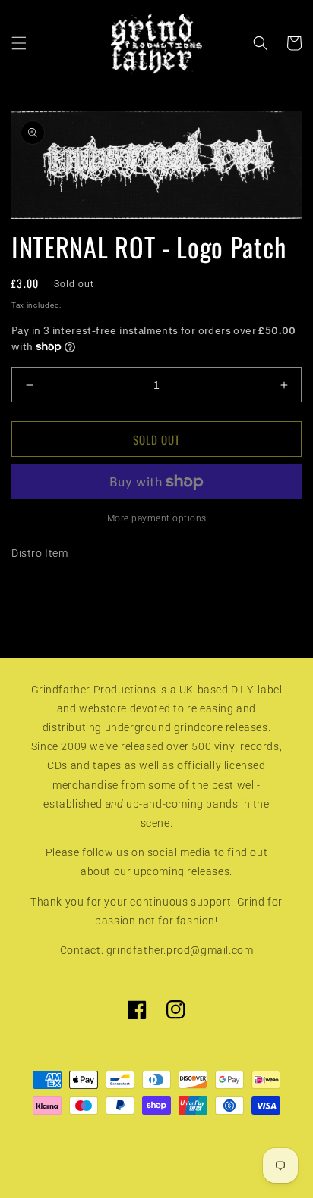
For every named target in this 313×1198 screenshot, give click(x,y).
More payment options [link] (157, 518)
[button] (19, 43)
